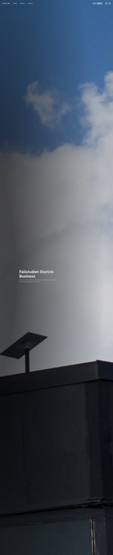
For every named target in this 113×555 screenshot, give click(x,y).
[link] (6, 3)
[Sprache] (106, 3)
